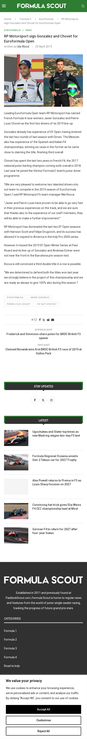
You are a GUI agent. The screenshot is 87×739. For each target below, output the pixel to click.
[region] (43, 707)
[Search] (83, 6)
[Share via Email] (52, 319)
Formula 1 (10, 630)
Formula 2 (10, 639)
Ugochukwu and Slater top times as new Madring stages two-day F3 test (56, 433)
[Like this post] (35, 319)
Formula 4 (10, 657)
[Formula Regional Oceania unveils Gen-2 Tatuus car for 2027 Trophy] (16, 462)
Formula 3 (25, 19)
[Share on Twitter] (43, 320)
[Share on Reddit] (48, 319)
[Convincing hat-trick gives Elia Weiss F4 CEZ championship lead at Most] (16, 511)
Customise (43, 720)
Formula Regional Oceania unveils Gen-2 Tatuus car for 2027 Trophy (55, 458)
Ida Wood (23, 46)
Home (7, 19)
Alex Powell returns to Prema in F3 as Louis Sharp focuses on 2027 (56, 482)
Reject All (43, 731)
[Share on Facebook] (40, 319)
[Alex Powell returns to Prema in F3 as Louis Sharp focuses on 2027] (16, 487)
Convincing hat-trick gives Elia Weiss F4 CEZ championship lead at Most (56, 506)
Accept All (43, 709)
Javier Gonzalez (40, 297)
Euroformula (46, 19)
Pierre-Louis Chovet (19, 304)
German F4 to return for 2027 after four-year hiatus (54, 531)
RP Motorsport (47, 304)
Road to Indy (12, 666)
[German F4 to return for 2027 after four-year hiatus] (16, 535)
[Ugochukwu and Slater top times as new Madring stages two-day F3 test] (16, 438)
